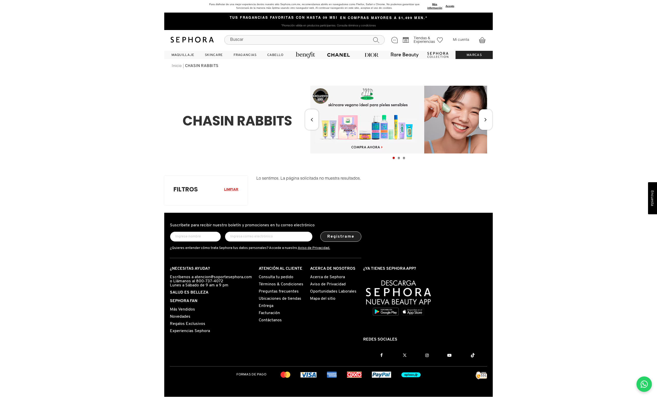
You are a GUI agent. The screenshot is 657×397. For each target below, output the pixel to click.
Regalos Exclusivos (187, 324)
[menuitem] (182, 55)
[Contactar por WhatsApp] (644, 384)
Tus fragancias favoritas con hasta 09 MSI (284, 18)
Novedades (180, 317)
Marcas (474, 55)
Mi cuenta (461, 40)
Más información (434, 6)
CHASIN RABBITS (201, 66)
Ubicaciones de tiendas (280, 299)
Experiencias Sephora (190, 331)
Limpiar (231, 189)
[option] (398, 119)
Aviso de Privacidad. (314, 248)
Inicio (177, 66)
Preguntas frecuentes (279, 291)
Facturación (269, 313)
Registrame (341, 237)
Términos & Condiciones (281, 284)
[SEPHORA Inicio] (192, 40)
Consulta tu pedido (276, 277)
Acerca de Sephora (327, 277)
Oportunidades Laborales (333, 291)
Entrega (266, 306)
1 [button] (394, 158)
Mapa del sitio (322, 299)
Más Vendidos (182, 309)
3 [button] (404, 158)
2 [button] (399, 158)
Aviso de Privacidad (328, 284)
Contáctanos (270, 320)
